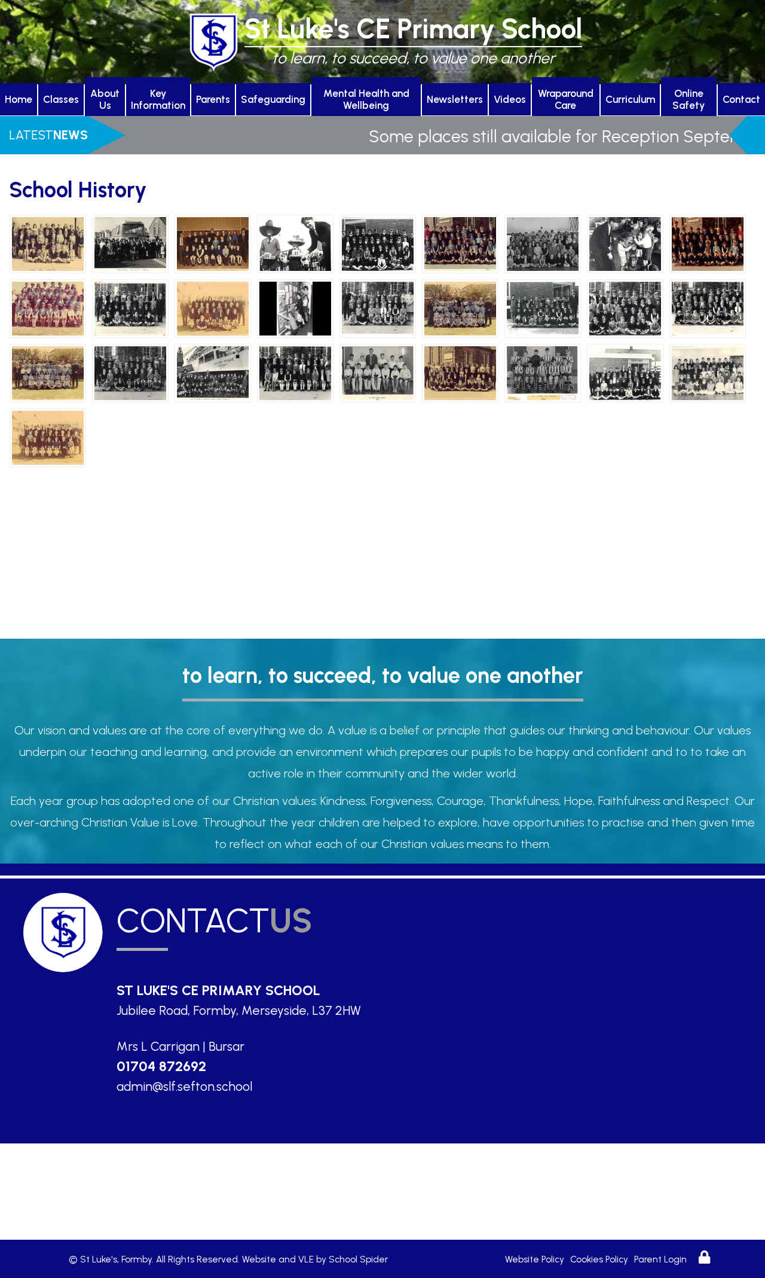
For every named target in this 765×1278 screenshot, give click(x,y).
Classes (61, 99)
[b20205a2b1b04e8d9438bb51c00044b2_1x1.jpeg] (130, 372)
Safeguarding (273, 99)
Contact (741, 99)
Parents (213, 99)
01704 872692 (161, 1066)
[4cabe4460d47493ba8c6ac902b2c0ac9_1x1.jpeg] (295, 242)
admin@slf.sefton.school (184, 1086)
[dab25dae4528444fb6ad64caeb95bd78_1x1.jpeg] (378, 372)
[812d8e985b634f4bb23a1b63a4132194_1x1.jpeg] (378, 307)
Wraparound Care (565, 99)
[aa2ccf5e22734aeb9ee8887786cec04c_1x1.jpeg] (48, 372)
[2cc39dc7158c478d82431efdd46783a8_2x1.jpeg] (130, 242)
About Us (105, 99)
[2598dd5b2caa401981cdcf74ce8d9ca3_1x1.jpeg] (543, 307)
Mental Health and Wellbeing (366, 99)
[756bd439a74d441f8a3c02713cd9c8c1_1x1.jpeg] (295, 307)
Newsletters (455, 99)
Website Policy (534, 1259)
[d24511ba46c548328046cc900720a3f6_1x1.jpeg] (295, 372)
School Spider (358, 1259)
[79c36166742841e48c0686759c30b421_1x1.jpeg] (130, 307)
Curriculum (630, 99)
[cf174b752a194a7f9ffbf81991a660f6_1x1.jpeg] (213, 372)
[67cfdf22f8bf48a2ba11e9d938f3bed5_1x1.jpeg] (48, 307)
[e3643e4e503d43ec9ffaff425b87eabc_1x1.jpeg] (543, 372)
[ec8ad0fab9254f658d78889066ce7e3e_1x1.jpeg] (625, 372)
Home (18, 99)
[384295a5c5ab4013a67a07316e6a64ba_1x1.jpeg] (625, 307)
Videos (510, 99)
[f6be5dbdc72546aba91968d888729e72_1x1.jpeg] (48, 436)
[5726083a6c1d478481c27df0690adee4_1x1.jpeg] (707, 307)
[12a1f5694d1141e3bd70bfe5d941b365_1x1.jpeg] (625, 242)
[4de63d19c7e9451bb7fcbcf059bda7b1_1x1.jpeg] (378, 242)
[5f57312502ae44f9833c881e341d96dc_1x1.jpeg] (543, 242)
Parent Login (660, 1259)
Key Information (158, 99)
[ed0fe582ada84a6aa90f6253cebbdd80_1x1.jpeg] (707, 372)
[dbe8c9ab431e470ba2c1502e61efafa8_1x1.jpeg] (460, 372)
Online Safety (688, 99)
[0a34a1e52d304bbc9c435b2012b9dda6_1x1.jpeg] (48, 242)
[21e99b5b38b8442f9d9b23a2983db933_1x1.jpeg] (707, 242)
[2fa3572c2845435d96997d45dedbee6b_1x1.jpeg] (213, 242)
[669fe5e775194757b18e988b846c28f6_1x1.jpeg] (213, 307)
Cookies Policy (599, 1259)
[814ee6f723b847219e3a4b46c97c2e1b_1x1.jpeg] (460, 307)
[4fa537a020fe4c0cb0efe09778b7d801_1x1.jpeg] (460, 242)
